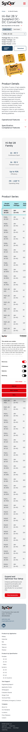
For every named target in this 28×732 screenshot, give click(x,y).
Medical (4, 650)
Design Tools (5, 695)
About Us (4, 707)
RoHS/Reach (16, 727)
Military (4, 636)
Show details (18, 381)
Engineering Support (7, 684)
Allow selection (14, 390)
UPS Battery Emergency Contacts (11, 700)
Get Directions (6, 615)
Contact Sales (6, 48)
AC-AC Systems (7, 678)
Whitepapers (5, 690)
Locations (4, 712)
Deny (14, 394)
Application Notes (7, 687)
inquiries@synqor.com (8, 621)
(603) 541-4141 (6, 619)
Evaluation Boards (7, 692)
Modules (4, 656)
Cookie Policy (4, 729)
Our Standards (6, 709)
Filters (4, 664)
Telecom (4, 647)
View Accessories (12, 595)
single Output (7, 29)
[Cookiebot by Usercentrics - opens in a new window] (20, 336)
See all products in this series (10, 25)
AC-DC (5, 662)
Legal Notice (4, 725)
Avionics (4, 644)
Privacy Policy (12, 725)
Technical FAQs (6, 698)
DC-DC (5, 659)
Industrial (4, 639)
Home (3, 11)
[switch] (24, 366)
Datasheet (20, 48)
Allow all (14, 386)
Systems (4, 667)
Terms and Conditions (6, 727)
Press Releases (6, 715)
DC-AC (5, 675)
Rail (3, 642)
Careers (4, 718)
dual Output (17, 29)
